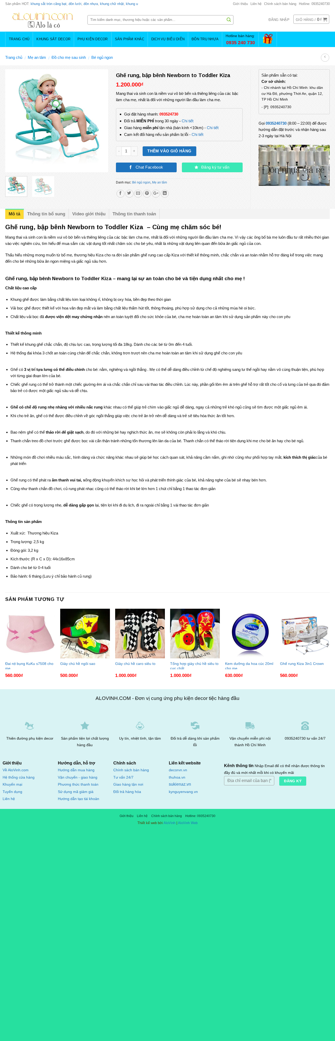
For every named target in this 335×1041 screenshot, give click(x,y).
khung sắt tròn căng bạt (48, 4)
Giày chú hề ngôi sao (77, 664)
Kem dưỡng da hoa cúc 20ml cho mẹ (249, 665)
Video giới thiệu (88, 213)
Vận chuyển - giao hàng (77, 777)
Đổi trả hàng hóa (127, 792)
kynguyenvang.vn (183, 792)
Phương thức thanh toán (78, 784)
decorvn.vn (178, 770)
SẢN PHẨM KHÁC (129, 39)
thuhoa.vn (177, 777)
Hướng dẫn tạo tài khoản (78, 799)
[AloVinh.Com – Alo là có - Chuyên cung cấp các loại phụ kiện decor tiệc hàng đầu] (42, 20)
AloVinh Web (188, 823)
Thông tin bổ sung (46, 213)
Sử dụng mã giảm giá (75, 792)
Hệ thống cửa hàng (19, 777)
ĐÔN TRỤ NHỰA (205, 39)
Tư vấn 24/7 (123, 777)
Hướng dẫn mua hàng (76, 770)
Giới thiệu (240, 4)
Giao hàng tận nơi (128, 784)
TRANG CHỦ (19, 39)
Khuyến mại (12, 784)
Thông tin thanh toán (134, 213)
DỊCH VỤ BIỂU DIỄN (168, 39)
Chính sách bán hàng (280, 4)
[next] (99, 121)
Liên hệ (255, 4)
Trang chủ (13, 57)
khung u (132, 4)
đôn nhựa (90, 4)
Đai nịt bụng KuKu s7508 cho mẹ (29, 665)
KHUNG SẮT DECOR (53, 39)
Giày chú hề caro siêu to (135, 664)
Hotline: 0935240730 (314, 4)
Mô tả (14, 213)
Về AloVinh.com (16, 770)
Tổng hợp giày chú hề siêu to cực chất (194, 665)
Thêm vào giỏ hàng (169, 151)
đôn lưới (75, 4)
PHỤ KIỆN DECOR (92, 39)
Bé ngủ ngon (102, 57)
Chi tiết (187, 121)
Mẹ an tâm (37, 57)
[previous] (14, 121)
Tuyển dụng (12, 792)
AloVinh (169, 823)
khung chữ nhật (112, 4)
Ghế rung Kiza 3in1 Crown (302, 664)
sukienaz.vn (180, 784)
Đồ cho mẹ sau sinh (69, 57)
